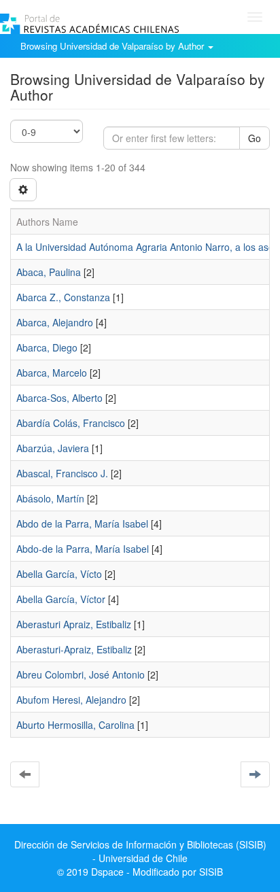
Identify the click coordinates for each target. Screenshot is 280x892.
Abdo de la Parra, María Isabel (82, 523)
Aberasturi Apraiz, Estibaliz (73, 624)
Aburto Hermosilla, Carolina (75, 725)
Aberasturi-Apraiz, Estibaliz (74, 649)
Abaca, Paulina (48, 272)
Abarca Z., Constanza (63, 297)
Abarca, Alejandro (54, 322)
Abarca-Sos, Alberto (59, 398)
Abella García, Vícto (59, 574)
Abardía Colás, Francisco (70, 423)
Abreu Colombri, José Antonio (80, 674)
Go (254, 138)
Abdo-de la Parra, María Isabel (82, 548)
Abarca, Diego (46, 347)
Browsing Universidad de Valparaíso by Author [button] (113, 45)
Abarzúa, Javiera (52, 448)
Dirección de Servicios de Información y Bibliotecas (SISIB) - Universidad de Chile (140, 851)
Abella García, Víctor (60, 599)
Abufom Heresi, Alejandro (71, 699)
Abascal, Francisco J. (62, 473)
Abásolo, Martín (50, 498)
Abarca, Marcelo (51, 372)
